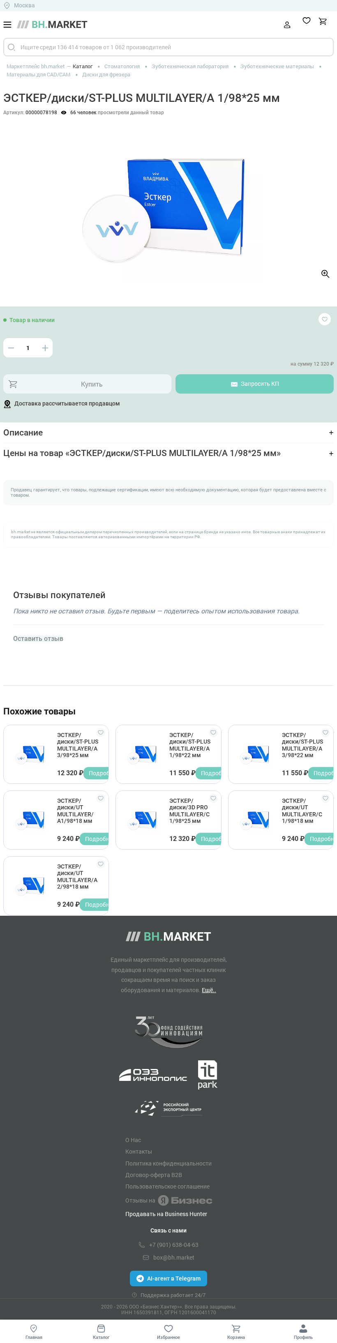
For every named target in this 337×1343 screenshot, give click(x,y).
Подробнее (104, 773)
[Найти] (11, 47)
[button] (16, 196)
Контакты (138, 1151)
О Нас (133, 1140)
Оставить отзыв (38, 639)
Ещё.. (209, 990)
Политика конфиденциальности (168, 1163)
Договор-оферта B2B (153, 1175)
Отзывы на (140, 1200)
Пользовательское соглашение (167, 1186)
